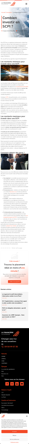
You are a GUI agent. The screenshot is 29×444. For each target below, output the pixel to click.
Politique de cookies (15, 442)
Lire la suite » (4, 298)
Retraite (4, 354)
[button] (27, 416)
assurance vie (13, 191)
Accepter (14, 431)
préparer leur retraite (11, 225)
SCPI (7, 97)
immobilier (9, 12)
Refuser (14, 435)
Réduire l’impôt (6, 390)
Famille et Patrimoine (8, 400)
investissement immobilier (22, 86)
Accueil (3, 12)
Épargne (4, 366)
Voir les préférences (14, 439)
